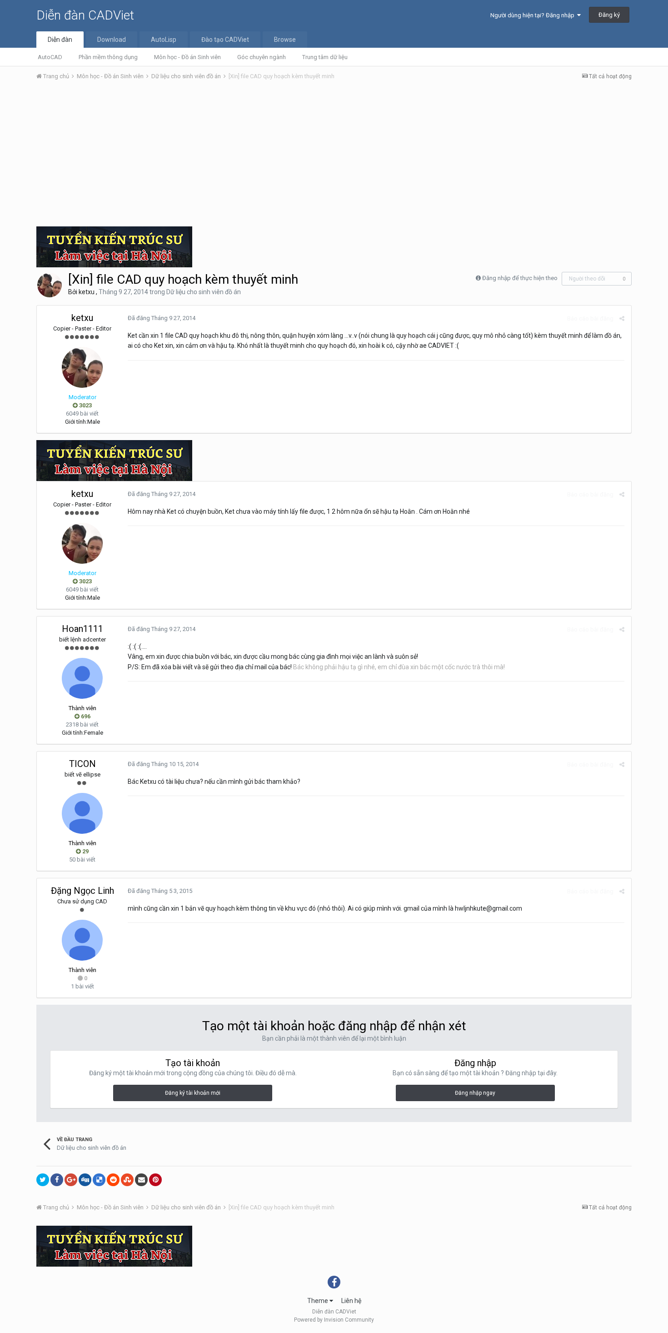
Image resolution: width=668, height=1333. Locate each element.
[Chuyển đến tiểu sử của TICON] (82, 813)
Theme (318, 1300)
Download (111, 39)
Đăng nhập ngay (475, 1093)
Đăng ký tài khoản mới (192, 1093)
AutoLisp (163, 39)
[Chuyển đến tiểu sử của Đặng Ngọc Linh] (82, 940)
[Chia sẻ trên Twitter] (42, 1179)
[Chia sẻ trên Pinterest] (155, 1179)
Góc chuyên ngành (261, 57)
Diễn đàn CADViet (85, 15)
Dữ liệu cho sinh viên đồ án (203, 292)
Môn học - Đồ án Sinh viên (187, 57)
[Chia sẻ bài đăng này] (621, 318)
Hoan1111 (82, 628)
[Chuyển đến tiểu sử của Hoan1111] (82, 678)
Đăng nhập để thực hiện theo (520, 278)
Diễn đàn (60, 39)
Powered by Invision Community (334, 1320)
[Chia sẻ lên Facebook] (56, 1179)
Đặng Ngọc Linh (82, 890)
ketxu (87, 292)
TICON (82, 763)
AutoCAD (50, 57)
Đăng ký (609, 14)
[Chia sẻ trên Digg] (85, 1179)
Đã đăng (161, 318)
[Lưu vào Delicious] (99, 1179)
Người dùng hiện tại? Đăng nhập (533, 15)
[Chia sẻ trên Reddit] (113, 1179)
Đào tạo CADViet (225, 39)
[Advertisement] (334, 156)
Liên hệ (351, 1300)
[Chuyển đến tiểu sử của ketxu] (49, 285)
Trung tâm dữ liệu (325, 57)
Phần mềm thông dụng (108, 57)
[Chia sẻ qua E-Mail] (141, 1179)
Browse (285, 39)
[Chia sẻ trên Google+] (71, 1179)
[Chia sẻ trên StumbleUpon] (127, 1179)
